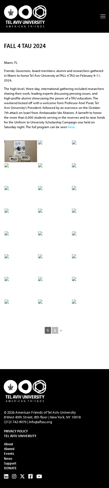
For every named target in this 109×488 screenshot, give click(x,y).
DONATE (10, 468)
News (8, 458)
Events (9, 453)
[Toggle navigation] (102, 16)
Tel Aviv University (20, 435)
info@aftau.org (40, 421)
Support (10, 463)
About (8, 444)
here (71, 127)
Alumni (9, 448)
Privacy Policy (16, 431)
